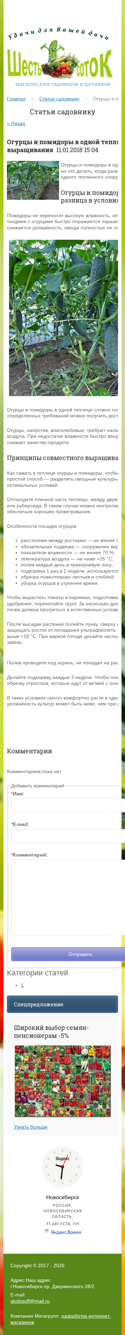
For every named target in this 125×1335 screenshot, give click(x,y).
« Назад (16, 123)
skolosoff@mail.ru (30, 1301)
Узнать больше (31, 1127)
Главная (16, 98)
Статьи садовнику (59, 98)
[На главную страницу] (60, 54)
